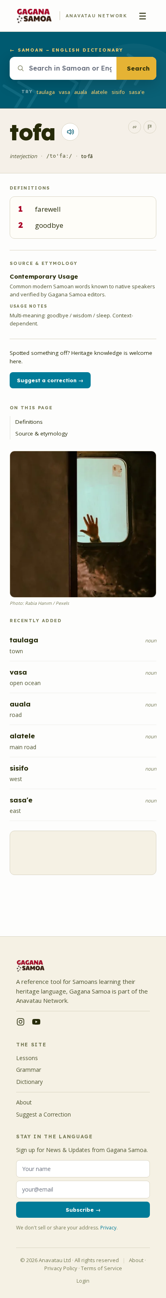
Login (83, 1280)
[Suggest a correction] (149, 127)
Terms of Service (101, 1268)
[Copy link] (134, 127)
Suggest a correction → (50, 380)
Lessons (27, 1058)
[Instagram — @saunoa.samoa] (20, 1021)
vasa (64, 92)
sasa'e (137, 92)
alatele (99, 92)
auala (80, 92)
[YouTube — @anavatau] (36, 1022)
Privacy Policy (60, 1268)
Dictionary (29, 1081)
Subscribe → (83, 1209)
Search (138, 68)
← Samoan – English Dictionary (66, 50)
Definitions (29, 421)
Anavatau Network (96, 16)
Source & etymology (41, 433)
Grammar (28, 1069)
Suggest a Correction (43, 1114)
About (24, 1102)
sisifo (118, 92)
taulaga (46, 92)
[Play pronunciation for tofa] (70, 132)
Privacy (108, 1227)
